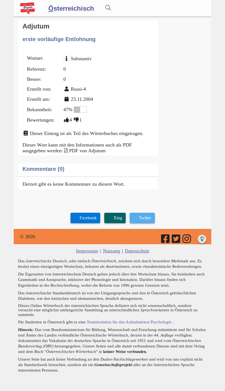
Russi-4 (78, 89)
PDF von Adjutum (87, 150)
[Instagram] (187, 240)
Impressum (87, 251)
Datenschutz (137, 251)
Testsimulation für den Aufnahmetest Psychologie (129, 322)
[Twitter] (176, 240)
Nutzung (111, 251)
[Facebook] (165, 240)
